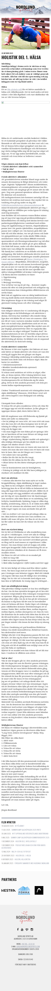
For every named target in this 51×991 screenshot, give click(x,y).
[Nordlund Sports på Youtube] (22, 929)
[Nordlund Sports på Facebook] (18, 929)
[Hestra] (8, 890)
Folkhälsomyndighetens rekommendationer (21, 205)
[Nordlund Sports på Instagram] (32, 929)
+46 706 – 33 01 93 (28, 943)
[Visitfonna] (24, 890)
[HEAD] (39, 890)
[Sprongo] (27, 929)
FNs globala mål (14, 89)
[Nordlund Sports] (25, 9)
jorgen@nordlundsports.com (28, 946)
